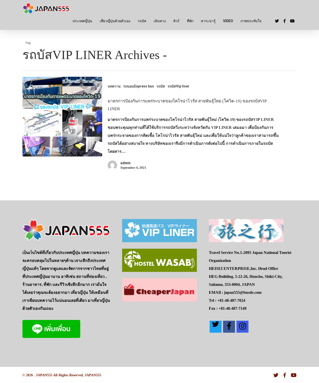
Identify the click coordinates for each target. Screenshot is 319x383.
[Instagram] (242, 327)
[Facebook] (229, 327)
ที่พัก (190, 21)
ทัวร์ (176, 21)
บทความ (114, 86)
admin (125, 163)
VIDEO (228, 21)
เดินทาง (160, 21)
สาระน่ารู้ (208, 21)
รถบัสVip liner (178, 86)
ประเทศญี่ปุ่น (82, 21)
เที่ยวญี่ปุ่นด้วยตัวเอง (115, 21)
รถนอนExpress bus (138, 86)
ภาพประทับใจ (250, 21)
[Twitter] (216, 327)
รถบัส (142, 21)
